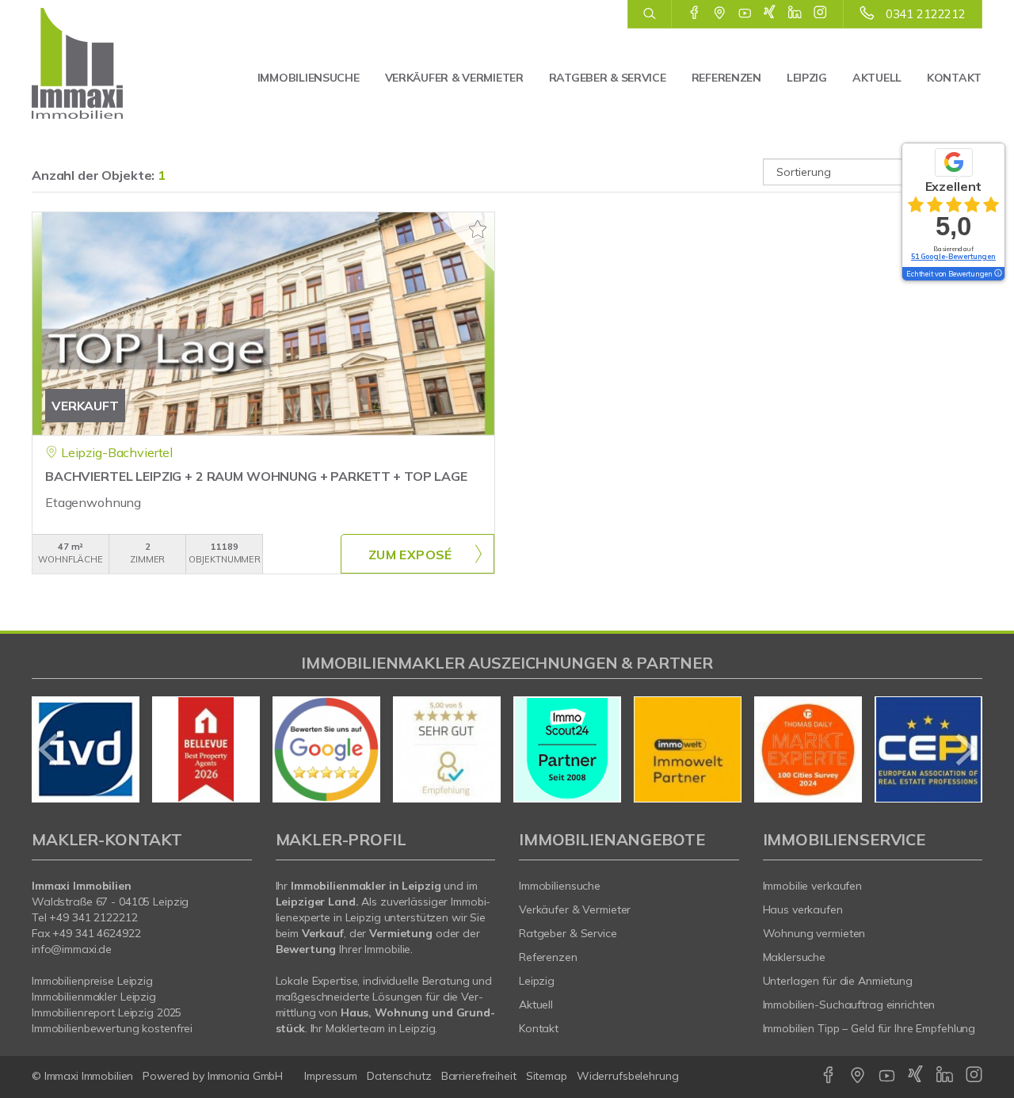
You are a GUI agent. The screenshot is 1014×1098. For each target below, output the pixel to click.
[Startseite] (101, 63)
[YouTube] (745, 13)
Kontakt (954, 78)
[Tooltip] (997, 274)
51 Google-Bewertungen (953, 256)
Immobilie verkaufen (813, 886)
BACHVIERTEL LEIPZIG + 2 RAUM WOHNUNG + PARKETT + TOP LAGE (256, 476)
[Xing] (769, 13)
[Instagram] (820, 13)
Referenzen (726, 78)
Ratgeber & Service (607, 78)
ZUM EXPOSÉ (410, 554)
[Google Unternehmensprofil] (719, 13)
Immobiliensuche (308, 78)
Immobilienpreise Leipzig (92, 981)
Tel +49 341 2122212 (85, 917)
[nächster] (964, 749)
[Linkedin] (795, 13)
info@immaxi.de (72, 949)
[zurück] (49, 749)
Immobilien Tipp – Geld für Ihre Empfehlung (869, 1028)
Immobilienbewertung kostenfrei (112, 1028)
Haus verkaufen (803, 909)
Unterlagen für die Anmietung (838, 981)
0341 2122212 (926, 13)
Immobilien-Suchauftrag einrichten (849, 1004)
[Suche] (649, 14)
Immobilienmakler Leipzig (94, 996)
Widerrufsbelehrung (628, 1076)
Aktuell (877, 78)
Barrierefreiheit (479, 1076)
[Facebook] (694, 13)
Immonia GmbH (246, 1076)
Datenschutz (399, 1076)
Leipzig (807, 78)
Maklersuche (794, 957)
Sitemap (546, 1076)
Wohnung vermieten (814, 933)
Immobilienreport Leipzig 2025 (106, 1012)
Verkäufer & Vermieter (454, 78)
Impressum (330, 1076)
